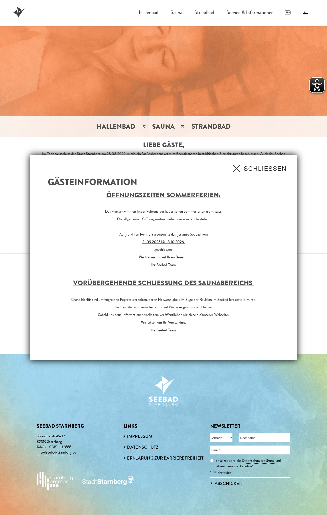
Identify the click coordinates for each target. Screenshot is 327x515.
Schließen (265, 168)
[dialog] (163, 257)
